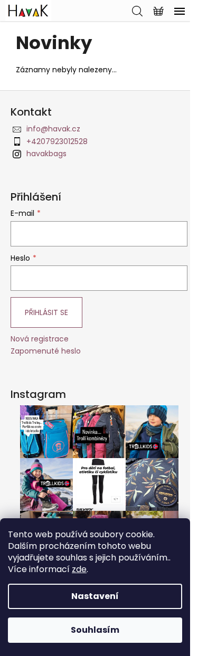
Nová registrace (40, 339)
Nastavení (95, 596)
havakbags (46, 153)
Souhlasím (95, 630)
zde (79, 569)
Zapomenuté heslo (46, 351)
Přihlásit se (46, 312)
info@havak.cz (53, 128)
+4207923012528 (57, 141)
